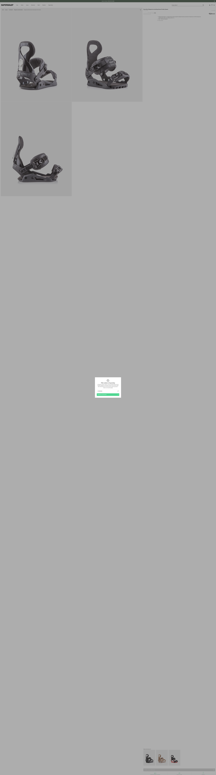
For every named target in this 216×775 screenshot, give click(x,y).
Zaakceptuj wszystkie (102, 394)
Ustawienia (100, 391)
